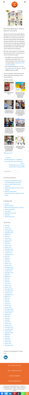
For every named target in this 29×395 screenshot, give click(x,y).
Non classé (8, 211)
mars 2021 (7, 303)
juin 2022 (7, 278)
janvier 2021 (8, 307)
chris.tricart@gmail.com (14, 381)
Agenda (7, 204)
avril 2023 (7, 260)
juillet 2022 (8, 276)
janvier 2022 (8, 287)
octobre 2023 (8, 252)
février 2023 (8, 263)
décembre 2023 (9, 249)
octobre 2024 (8, 240)
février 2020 (8, 323)
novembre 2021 (9, 291)
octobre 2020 (8, 312)
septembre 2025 (9, 232)
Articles (14, 387)
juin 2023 (7, 256)
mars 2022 (7, 283)
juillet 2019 (7, 334)
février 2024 (8, 245)
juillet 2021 (7, 296)
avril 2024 (7, 243)
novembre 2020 (9, 311)
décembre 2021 (9, 289)
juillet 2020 (8, 314)
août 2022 (7, 274)
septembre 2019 (9, 332)
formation (13, 68)
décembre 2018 (9, 345)
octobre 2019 (8, 331)
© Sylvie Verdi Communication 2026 (11, 386)
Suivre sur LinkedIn (14, 376)
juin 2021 (7, 298)
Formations (22, 386)
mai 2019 (7, 336)
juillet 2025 (8, 234)
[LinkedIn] (6, 359)
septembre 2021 (9, 294)
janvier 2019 (8, 343)
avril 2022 (7, 282)
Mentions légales (8, 389)
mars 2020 (7, 321)
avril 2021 (7, 302)
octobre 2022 (8, 271)
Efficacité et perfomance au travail (14, 207)
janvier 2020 (8, 325)
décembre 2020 (9, 309)
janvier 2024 (8, 247)
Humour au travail (10, 209)
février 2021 (8, 305)
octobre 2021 (8, 292)
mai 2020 (7, 318)
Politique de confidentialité (19, 389)
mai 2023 (7, 258)
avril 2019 (7, 338)
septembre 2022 (9, 272)
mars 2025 (7, 238)
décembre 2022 (9, 267)
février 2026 (8, 229)
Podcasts (7, 215)
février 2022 (8, 285)
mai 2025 (7, 236)
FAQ (11, 387)
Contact (14, 390)
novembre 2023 (9, 251)
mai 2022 (7, 280)
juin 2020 (7, 316)
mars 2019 (7, 340)
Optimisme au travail (10, 213)
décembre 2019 (9, 327)
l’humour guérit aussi (10, 191)
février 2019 (8, 342)
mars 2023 (7, 261)
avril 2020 (7, 320)
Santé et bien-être (9, 216)
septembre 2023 (9, 254)
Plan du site (23, 387)
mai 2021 (7, 300)
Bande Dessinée (9, 153)
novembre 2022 (9, 269)
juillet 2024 (8, 241)
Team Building (6, 387)
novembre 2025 (9, 231)
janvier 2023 (8, 265)
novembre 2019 (9, 329)
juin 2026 (7, 225)
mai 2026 (7, 227)
